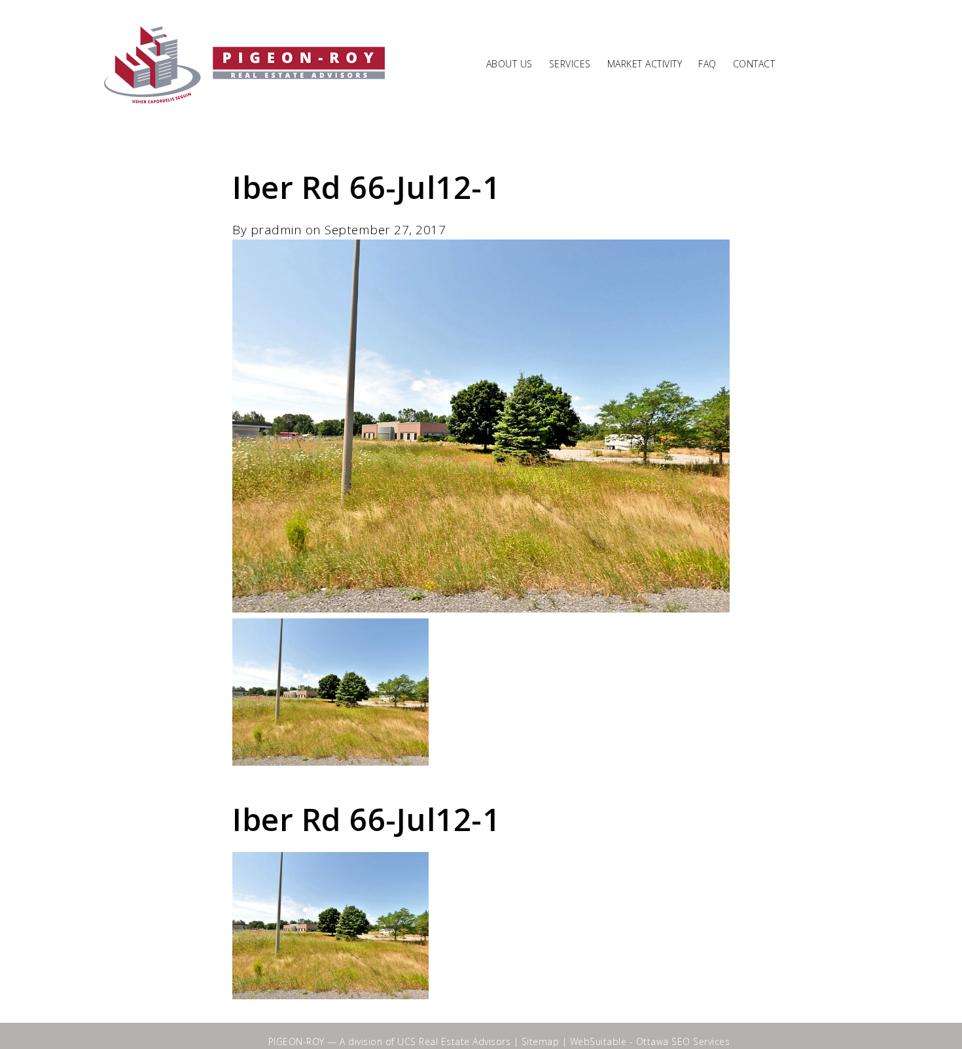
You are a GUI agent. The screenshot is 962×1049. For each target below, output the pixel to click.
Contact (754, 64)
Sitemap (541, 1041)
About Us (509, 64)
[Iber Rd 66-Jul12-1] (481, 607)
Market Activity (645, 64)
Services (570, 64)
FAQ (707, 64)
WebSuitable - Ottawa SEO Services (650, 1041)
